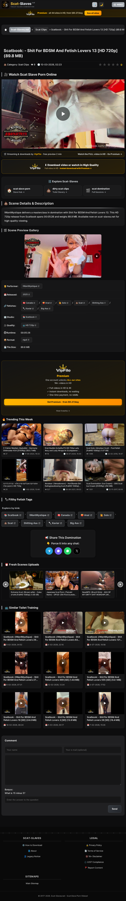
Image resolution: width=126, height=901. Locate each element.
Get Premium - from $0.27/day (63, 402)
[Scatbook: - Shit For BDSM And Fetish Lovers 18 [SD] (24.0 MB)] (21, 703)
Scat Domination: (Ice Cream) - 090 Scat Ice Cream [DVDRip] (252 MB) (104, 484)
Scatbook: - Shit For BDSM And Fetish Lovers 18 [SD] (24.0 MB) (20, 718)
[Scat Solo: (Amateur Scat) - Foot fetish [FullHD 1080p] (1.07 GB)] (104, 435)
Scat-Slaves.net (20, 29)
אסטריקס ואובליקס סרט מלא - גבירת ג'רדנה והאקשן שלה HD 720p (20, 484)
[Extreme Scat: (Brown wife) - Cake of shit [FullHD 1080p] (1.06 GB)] (26, 580)
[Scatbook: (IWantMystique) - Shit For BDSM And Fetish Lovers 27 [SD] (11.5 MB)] (21, 663)
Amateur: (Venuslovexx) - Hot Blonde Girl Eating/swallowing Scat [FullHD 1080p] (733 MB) (63, 484)
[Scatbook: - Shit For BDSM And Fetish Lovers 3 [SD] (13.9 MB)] (63, 703)
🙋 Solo (62, 303)
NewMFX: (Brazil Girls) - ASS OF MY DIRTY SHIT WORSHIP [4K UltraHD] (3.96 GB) (96, 594)
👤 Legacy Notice (32, 856)
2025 (25, 294)
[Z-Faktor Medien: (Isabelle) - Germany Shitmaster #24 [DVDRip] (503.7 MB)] (21, 435)
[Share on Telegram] (49, 551)
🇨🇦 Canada (28, 303)
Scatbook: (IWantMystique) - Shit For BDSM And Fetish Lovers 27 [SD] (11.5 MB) (21, 679)
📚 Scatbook (29, 317)
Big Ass (44, 308)
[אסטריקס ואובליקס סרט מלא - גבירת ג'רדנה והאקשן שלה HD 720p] (21, 470)
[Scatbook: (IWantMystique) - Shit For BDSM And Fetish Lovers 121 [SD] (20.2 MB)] (104, 623)
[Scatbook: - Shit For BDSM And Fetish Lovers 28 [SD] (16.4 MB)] (104, 703)
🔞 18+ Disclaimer (94, 856)
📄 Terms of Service (94, 851)
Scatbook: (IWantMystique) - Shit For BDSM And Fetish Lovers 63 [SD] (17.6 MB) (62, 638)
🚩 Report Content (94, 867)
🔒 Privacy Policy (94, 845)
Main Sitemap (32, 883)
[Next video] (120, 584)
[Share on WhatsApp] (67, 551)
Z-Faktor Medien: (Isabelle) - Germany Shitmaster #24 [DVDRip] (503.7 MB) (20, 449)
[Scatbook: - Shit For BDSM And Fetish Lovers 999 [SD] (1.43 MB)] (63, 663)
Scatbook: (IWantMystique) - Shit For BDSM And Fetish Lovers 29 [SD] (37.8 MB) (21, 638)
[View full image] (63, 256)
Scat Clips (41, 29)
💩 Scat (79, 303)
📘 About (32, 851)
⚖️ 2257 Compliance (94, 862)
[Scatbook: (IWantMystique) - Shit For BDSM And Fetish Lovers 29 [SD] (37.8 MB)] (21, 623)
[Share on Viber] (58, 551)
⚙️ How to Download (32, 845)
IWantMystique (30, 286)
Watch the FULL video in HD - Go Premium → (100, 154)
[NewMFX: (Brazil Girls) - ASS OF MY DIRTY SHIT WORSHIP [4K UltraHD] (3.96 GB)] (97, 580)
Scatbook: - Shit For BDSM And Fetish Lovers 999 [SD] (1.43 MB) (62, 678)
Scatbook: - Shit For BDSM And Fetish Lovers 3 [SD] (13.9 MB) (61, 718)
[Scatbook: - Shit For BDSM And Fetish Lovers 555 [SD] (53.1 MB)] (104, 663)
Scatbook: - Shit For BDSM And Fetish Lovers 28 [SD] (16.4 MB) (103, 718)
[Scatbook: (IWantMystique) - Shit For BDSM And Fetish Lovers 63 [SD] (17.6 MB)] (63, 623)
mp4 (25, 340)
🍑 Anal (45, 303)
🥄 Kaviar (27, 308)
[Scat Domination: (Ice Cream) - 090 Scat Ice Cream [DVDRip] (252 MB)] (104, 470)
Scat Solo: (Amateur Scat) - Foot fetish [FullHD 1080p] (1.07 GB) (103, 449)
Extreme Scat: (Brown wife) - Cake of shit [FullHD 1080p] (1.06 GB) (26, 593)
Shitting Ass (98, 303)
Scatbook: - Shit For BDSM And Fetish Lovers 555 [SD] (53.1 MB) (104, 678)
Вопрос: (9, 789)
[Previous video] (5, 584)
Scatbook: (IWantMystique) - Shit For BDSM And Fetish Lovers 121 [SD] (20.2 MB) (104, 638)
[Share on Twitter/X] (77, 551)
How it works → (63, 411)
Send (114, 809)
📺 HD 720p (28, 325)
